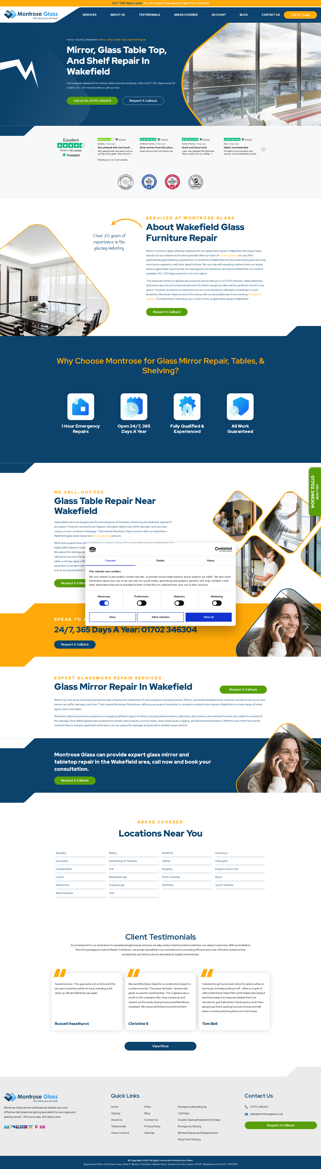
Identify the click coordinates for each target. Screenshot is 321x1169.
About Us (117, 15)
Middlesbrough (118, 877)
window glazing (101, 536)
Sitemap (149, 1133)
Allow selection (161, 617)
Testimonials (149, 15)
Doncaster (62, 861)
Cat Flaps (183, 1113)
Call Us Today (300, 15)
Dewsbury (221, 853)
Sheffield (167, 885)
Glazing (80, 39)
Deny (113, 617)
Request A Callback (143, 101)
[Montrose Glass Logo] (31, 15)
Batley (113, 853)
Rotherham (62, 885)
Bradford (167, 853)
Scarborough (117, 885)
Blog (244, 15)
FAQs (147, 1107)
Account (219, 15)
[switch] (141, 603)
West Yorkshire (64, 893)
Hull (111, 869)
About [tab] (210, 560)
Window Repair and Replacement (198, 1133)
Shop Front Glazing (189, 1139)
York (111, 893)
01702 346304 (259, 1107)
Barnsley (61, 853)
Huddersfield (64, 869)
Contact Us (271, 15)
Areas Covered (186, 15)
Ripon (218, 877)
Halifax (166, 861)
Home (70, 39)
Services (89, 15)
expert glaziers (228, 255)
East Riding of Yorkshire (123, 861)
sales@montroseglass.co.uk (266, 1114)
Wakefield (91, 39)
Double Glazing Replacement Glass (199, 1120)
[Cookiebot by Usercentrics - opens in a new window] (217, 549)
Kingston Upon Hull (226, 869)
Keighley (167, 869)
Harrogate (221, 861)
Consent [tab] (110, 560)
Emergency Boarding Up (192, 1107)
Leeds (60, 877)
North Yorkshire (171, 877)
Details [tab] (160, 560)
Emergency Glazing (189, 1126)
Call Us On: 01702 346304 (92, 101)
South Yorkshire (224, 885)
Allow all (209, 617)
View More (160, 1046)
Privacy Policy (152, 1126)
